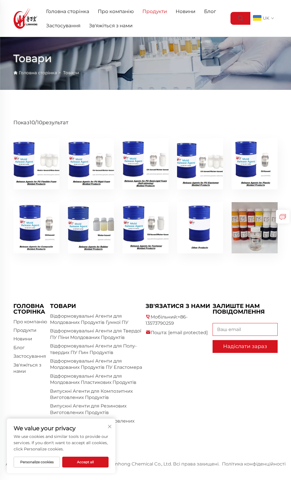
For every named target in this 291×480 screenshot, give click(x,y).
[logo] (25, 18)
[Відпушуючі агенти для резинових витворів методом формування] (91, 228)
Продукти (154, 11)
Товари (71, 72)
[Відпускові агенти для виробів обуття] (145, 228)
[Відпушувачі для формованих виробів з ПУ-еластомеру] (200, 164)
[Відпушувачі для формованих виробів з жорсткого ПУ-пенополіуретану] (91, 164)
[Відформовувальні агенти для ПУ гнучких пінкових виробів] (36, 164)
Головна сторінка (67, 11)
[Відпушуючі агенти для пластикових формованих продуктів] (255, 164)
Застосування (63, 25)
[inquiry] (283, 217)
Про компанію (116, 11)
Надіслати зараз (245, 346)
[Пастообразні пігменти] (255, 228)
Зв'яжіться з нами (111, 25)
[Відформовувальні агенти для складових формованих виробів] (36, 228)
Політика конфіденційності (254, 464)
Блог (210, 11)
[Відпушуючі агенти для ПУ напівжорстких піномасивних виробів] (145, 164)
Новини (186, 11)
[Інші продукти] (200, 228)
